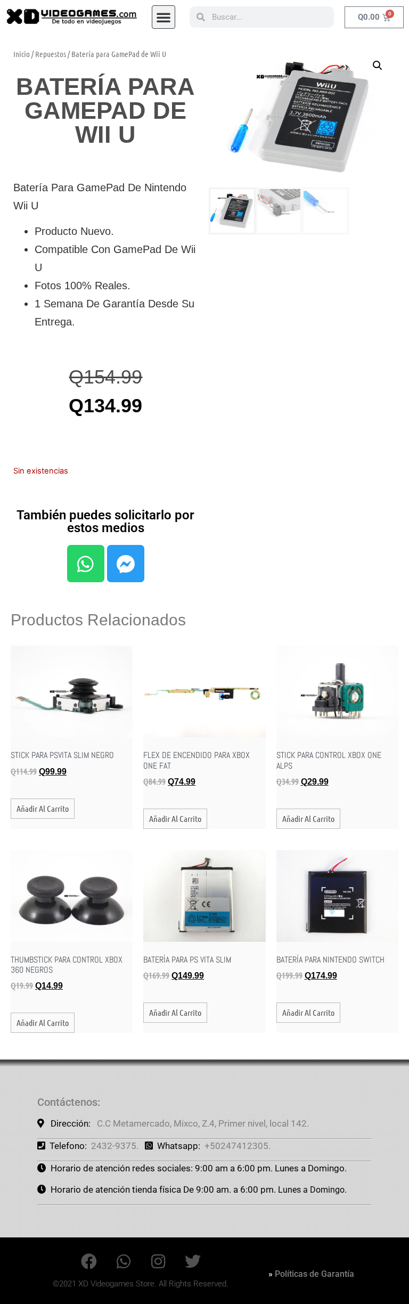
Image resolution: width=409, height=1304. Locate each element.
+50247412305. (237, 1145)
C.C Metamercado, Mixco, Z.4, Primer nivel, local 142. (203, 1123)
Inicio (21, 54)
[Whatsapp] (85, 563)
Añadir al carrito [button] (43, 808)
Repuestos (50, 54)
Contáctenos (67, 1102)
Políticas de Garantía (314, 1274)
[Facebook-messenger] (125, 563)
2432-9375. (114, 1145)
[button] (163, 17)
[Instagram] (158, 1261)
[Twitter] (193, 1261)
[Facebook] (89, 1261)
